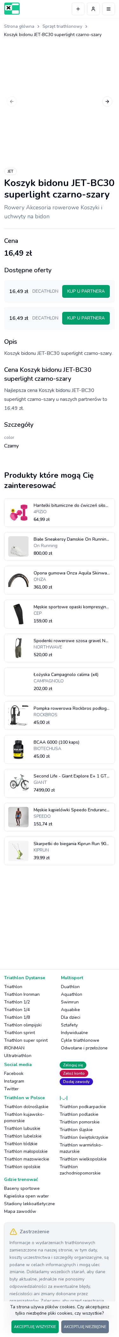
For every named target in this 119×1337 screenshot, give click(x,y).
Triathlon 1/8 (17, 1017)
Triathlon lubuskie (22, 1128)
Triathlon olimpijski (23, 1025)
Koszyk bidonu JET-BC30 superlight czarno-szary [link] (53, 35)
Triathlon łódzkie (20, 1144)
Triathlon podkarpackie (83, 1107)
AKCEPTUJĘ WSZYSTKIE (35, 1326)
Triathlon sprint (19, 1033)
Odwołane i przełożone (84, 1048)
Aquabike (70, 1010)
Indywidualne (74, 1033)
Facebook (13, 1073)
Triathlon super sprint (26, 1040)
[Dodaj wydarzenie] (78, 9)
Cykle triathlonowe (80, 1040)
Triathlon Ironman (22, 994)
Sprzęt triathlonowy (62, 26)
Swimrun (70, 1002)
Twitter (11, 1089)
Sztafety (69, 1025)
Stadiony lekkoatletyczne (29, 1204)
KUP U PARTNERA (86, 291)
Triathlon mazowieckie (26, 1159)
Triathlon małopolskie (26, 1151)
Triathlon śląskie (76, 1130)
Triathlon (13, 987)
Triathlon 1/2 (17, 1002)
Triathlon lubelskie (23, 1136)
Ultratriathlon (17, 1056)
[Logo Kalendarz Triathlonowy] (12, 9)
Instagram (14, 1081)
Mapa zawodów (20, 1211)
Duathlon (70, 987)
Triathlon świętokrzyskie (84, 1137)
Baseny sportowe (22, 1188)
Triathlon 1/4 (17, 1010)
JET (10, 171)
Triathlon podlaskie (79, 1114)
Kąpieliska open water (26, 1196)
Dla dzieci (70, 1017)
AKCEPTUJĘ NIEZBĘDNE (85, 1326)
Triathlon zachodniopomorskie (80, 1170)
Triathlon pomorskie (80, 1122)
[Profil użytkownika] (93, 9)
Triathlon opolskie (22, 1167)
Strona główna (19, 26)
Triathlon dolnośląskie (26, 1107)
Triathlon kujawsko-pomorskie (24, 1117)
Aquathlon (71, 994)
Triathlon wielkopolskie (83, 1159)
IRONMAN (14, 1048)
